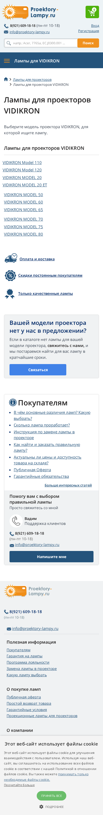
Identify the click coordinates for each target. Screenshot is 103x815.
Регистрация (88, 30)
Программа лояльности (28, 662)
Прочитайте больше (19, 785)
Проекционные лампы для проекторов (42, 715)
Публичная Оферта (32, 469)
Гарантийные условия (27, 709)
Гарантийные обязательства (41, 476)
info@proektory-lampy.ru (30, 31)
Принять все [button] (51, 796)
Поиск (88, 43)
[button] (51, 806)
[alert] (51, 775)
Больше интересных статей (68, 485)
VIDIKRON (22, 162)
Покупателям (18, 649)
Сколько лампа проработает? (42, 425)
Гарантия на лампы (25, 655)
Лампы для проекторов (32, 79)
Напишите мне (51, 556)
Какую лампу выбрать (27, 674)
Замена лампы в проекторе (32, 668)
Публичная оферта (24, 696)
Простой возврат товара (29, 703)
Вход (95, 25)
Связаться (38, 369)
